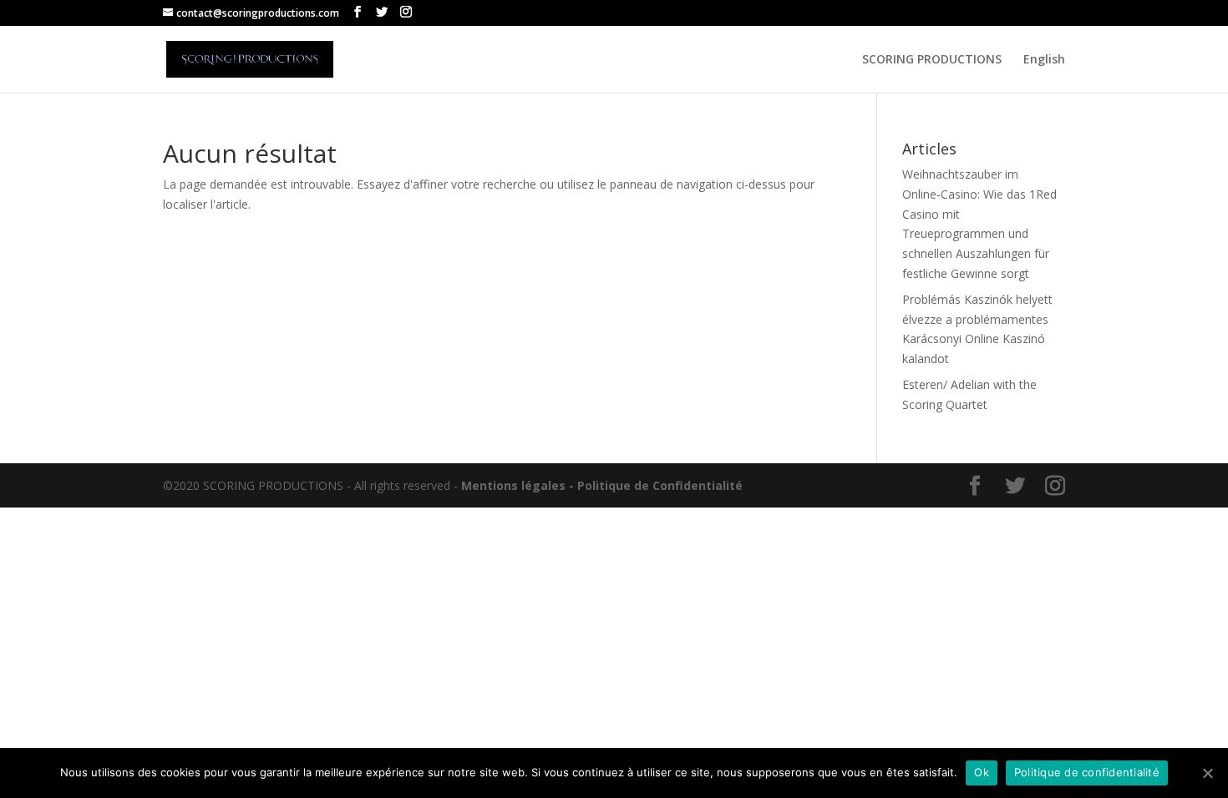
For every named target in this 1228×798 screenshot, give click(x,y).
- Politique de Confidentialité (656, 485)
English (1044, 60)
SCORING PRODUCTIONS (932, 60)
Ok (981, 772)
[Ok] (1207, 773)
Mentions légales (513, 485)
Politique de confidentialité (1086, 772)
